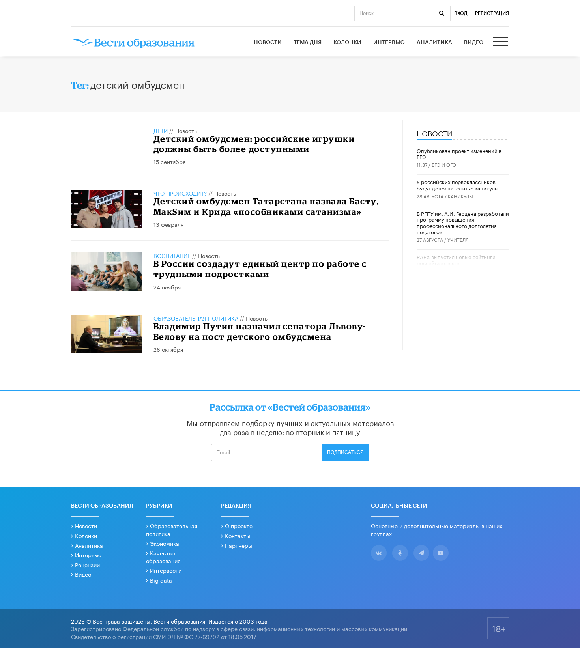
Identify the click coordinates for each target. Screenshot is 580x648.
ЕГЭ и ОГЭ (444, 164)
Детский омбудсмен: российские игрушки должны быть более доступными (254, 144)
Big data (161, 579)
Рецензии (87, 564)
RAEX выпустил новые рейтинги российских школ (456, 259)
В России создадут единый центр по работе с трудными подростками (260, 269)
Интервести (165, 570)
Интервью (389, 42)
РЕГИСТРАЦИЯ (492, 13)
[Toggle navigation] (501, 42)
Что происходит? (180, 193)
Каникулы (460, 196)
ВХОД (461, 13)
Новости (268, 42)
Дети (160, 130)
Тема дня (308, 42)
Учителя (458, 239)
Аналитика (434, 42)
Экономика (164, 543)
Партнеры (238, 545)
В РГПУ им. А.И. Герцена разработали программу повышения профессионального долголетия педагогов (463, 222)
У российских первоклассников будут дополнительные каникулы (457, 184)
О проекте (239, 525)
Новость (186, 130)
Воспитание (172, 255)
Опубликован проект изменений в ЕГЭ (459, 153)
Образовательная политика (195, 318)
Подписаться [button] (345, 452)
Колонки (347, 42)
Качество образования (163, 556)
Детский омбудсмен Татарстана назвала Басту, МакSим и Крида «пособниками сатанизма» (266, 206)
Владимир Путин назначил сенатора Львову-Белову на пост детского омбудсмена (259, 331)
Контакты (237, 535)
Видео (473, 42)
